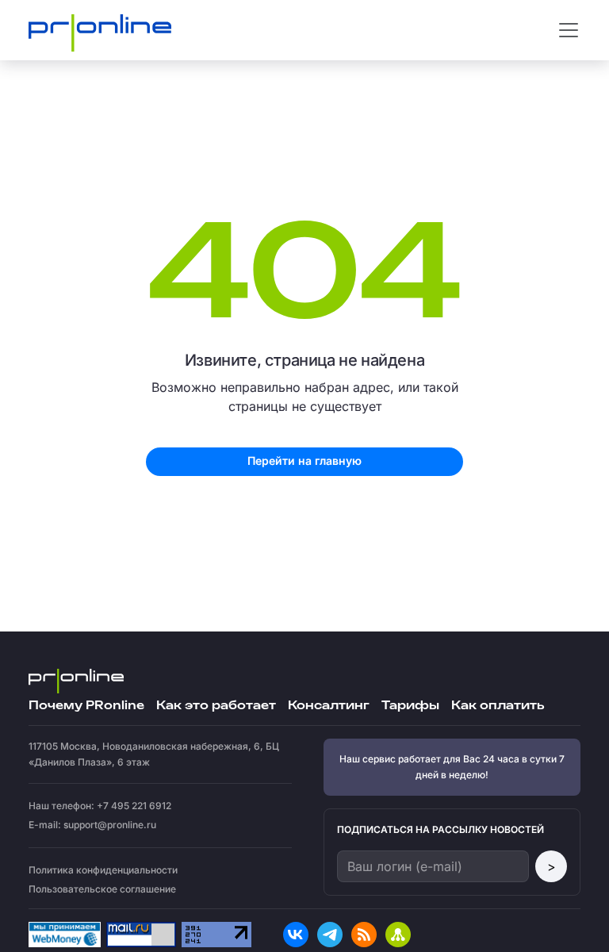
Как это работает (216, 706)
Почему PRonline (86, 706)
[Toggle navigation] (568, 30)
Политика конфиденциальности (103, 870)
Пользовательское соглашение (102, 889)
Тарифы (410, 706)
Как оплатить (497, 706)
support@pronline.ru (109, 825)
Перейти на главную (304, 460)
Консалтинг (329, 706)
